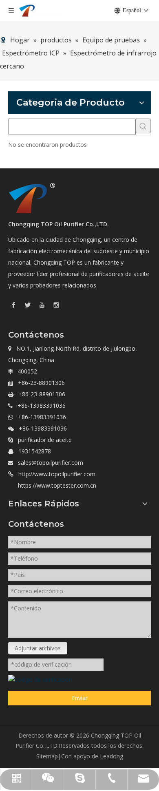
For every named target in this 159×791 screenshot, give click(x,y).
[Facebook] (13, 304)
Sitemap (47, 756)
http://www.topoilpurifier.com (56, 474)
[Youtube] (42, 304)
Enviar (80, 698)
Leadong (111, 756)
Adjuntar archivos (38, 648)
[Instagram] (56, 304)
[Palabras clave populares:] (143, 126)
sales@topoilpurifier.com (50, 462)
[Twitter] (27, 304)
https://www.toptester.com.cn (57, 485)
